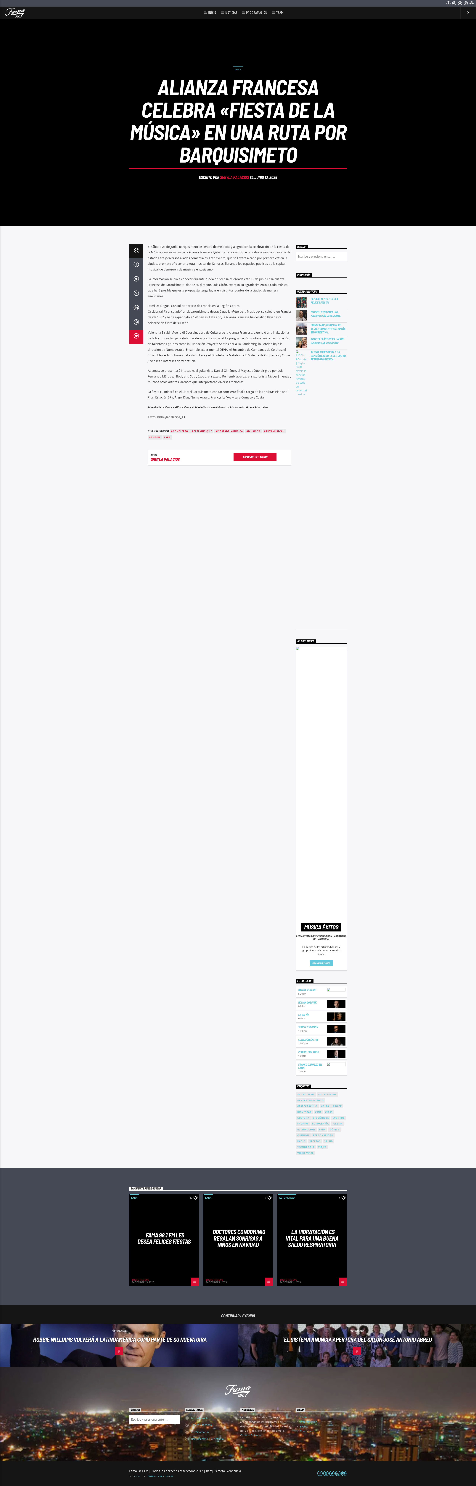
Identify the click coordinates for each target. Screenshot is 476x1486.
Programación (256, 12)
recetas (315, 1141)
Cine (318, 1112)
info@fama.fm (200, 1432)
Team (280, 12)
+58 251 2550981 (201, 1425)
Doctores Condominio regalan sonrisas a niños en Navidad (239, 1238)
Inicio (212, 12)
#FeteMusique (202, 431)
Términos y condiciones (160, 1476)
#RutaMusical (274, 431)
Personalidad (323, 1135)
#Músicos (253, 431)
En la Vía (303, 1014)
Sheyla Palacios (234, 177)
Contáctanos (307, 1431)
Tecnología (305, 1147)
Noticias (231, 12)
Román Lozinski (307, 1002)
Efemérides (321, 1117)
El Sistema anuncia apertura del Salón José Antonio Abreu (358, 1339)
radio (301, 1141)
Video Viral (305, 1153)
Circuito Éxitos (249, 1435)
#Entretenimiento (310, 1100)
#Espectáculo (307, 1106)
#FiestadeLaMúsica (229, 431)
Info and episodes (321, 963)
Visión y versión (308, 1027)
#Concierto (179, 431)
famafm (154, 437)
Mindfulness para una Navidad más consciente (326, 313)
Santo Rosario (307, 990)
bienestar (304, 1112)
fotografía (320, 1123)
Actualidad (287, 1197)
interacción (306, 1129)
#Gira (325, 1106)
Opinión (303, 1135)
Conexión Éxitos (308, 1039)
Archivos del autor (255, 457)
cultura (303, 1117)
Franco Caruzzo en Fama (310, 1066)
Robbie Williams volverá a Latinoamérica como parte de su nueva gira (120, 1339)
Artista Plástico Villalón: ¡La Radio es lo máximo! (327, 340)
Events (304, 1426)
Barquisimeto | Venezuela (207, 1439)
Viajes (322, 1147)
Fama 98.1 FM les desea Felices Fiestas (324, 300)
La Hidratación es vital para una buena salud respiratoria (312, 1238)
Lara (238, 69)
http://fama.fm (200, 1418)
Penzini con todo (308, 1052)
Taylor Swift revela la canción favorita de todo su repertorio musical (328, 355)
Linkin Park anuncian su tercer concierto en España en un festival (328, 328)
